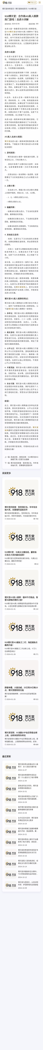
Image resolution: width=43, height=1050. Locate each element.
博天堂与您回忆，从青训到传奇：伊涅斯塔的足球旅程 (28, 883)
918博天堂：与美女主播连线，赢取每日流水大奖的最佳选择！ (21, 553)
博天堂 (7, 141)
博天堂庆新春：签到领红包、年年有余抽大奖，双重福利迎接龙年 (24, 464)
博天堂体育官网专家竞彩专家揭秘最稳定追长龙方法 (28, 851)
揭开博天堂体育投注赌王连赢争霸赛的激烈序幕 (28, 808)
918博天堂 (11, 32)
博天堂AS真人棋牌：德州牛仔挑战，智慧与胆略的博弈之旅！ (21, 598)
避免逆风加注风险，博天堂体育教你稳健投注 (28, 787)
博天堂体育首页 (8, 9)
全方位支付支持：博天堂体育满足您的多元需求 (28, 819)
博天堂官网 (20, 287)
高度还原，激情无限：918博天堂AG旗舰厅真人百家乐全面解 (24, 458)
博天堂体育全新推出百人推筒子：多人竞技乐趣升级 (28, 765)
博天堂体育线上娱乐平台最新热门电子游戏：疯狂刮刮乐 (28, 840)
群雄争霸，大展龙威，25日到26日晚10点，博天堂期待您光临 (21, 689)
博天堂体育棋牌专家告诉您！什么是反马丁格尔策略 (28, 776)
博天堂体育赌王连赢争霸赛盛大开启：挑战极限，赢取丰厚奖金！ (28, 830)
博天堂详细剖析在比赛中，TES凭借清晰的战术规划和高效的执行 (28, 872)
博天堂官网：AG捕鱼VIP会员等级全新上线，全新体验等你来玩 (21, 734)
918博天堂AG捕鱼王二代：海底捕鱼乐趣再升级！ (21, 643)
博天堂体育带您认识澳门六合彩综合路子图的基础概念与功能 (28, 797)
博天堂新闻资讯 (21, 9)
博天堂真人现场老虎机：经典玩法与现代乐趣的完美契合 (28, 862)
